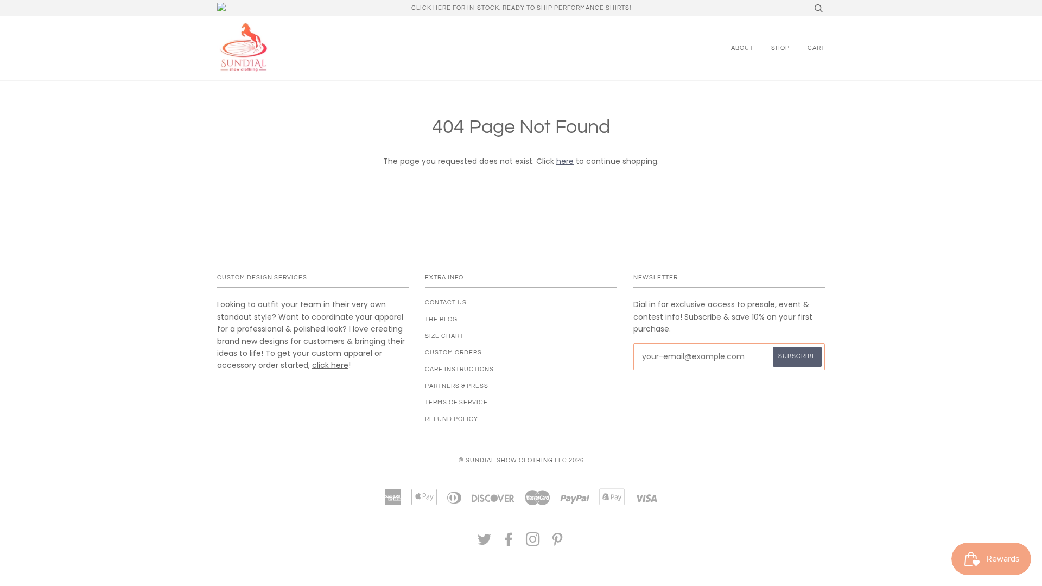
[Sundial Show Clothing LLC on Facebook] (508, 543)
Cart (816, 48)
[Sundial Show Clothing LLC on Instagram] (533, 543)
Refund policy (451, 419)
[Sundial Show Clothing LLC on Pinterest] (557, 543)
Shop (780, 48)
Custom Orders (453, 352)
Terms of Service (456, 402)
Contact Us (446, 302)
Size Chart (444, 336)
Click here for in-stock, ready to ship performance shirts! (521, 8)
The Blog (441, 319)
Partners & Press (456, 386)
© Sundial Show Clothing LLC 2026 (521, 460)
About (742, 48)
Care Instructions (459, 369)
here (565, 161)
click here (330, 365)
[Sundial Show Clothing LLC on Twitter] (485, 543)
